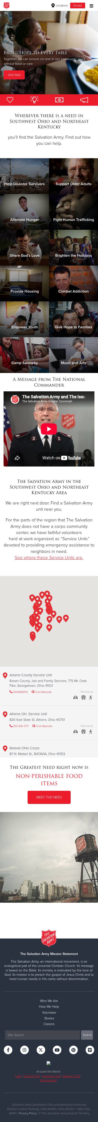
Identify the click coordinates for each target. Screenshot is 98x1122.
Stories (49, 1018)
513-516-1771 (21, 726)
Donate (77, 5)
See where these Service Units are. (49, 557)
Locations (61, 5)
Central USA (31, 1076)
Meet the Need (49, 797)
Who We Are (49, 1001)
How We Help (49, 1007)
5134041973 (20, 692)
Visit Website (43, 692)
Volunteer (49, 1013)
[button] (59, 620)
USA (18, 1076)
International (48, 1080)
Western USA (71, 1076)
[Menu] (90, 5)
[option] (49, 52)
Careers (49, 1024)
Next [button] (12, 52)
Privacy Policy (28, 1113)
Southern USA (51, 1076)
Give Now (14, 82)
